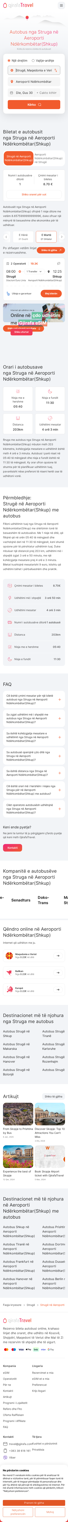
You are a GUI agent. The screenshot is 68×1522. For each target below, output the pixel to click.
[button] (34, 699)
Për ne (7, 1384)
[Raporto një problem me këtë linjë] (59, 263)
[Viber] (5, 1457)
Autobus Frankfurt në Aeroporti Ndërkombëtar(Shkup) (19, 1266)
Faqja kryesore (12, 1304)
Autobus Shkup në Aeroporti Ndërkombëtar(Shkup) (19, 1231)
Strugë (31, 1304)
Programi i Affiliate (14, 1421)
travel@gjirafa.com (20, 1443)
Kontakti (13, 847)
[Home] (18, 5)
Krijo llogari (39, 1390)
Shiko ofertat (21, 332)
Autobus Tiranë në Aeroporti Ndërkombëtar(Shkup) (19, 1248)
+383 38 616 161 (20, 1450)
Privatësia (38, 1449)
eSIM (6, 1372)
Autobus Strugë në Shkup (16, 1033)
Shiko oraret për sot (34, 194)
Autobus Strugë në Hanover (16, 1059)
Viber (12, 1457)
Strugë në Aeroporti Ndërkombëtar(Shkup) (19, 158)
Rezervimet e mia (42, 1372)
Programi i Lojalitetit (15, 1402)
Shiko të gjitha (53, 1096)
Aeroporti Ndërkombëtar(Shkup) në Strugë (49, 158)
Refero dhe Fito (12, 1408)
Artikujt (7, 1396)
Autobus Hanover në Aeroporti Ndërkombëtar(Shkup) (19, 1283)
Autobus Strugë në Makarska (16, 1046)
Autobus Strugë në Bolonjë (16, 1072)
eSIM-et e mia (40, 1378)
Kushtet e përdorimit (44, 1443)
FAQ (5, 1427)
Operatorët (10, 1378)
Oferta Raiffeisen (13, 1414)
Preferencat (39, 1384)
